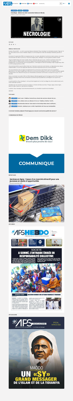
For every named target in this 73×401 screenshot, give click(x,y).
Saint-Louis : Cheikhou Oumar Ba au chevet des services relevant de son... (37, 98)
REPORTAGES (24, 3)
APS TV (36, 3)
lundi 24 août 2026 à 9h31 (16, 183)
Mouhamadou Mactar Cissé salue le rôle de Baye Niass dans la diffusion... (37, 103)
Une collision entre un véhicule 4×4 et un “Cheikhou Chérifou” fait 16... (36, 101)
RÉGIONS (31, 3)
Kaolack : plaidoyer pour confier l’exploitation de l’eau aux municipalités (36, 106)
